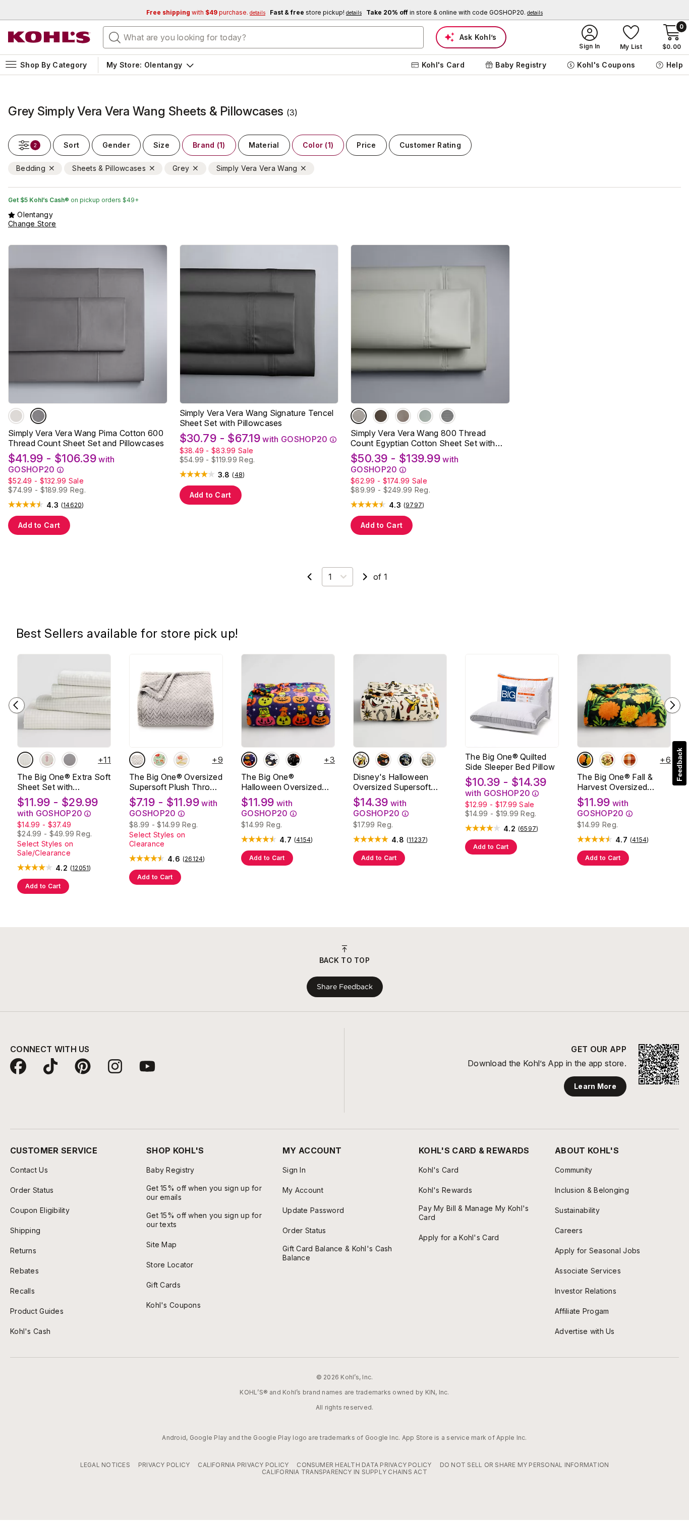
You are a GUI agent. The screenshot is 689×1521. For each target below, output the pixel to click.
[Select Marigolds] (585, 760)
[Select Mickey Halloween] (361, 760)
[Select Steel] (38, 416)
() (72, 505)
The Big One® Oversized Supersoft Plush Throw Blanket (175, 782)
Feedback (679, 764)
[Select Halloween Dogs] (249, 760)
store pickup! (316, 12)
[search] (115, 37)
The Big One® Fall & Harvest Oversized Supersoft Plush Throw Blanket (621, 782)
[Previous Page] (310, 576)
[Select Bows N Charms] (182, 760)
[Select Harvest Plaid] (629, 760)
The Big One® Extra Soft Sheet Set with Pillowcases (63, 782)
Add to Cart (39, 525)
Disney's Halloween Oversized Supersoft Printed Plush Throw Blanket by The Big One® (392, 782)
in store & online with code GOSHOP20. (454, 12)
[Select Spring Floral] (159, 760)
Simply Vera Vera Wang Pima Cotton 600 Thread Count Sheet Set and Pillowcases (86, 438)
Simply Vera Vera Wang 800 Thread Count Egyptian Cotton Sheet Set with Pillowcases (423, 438)
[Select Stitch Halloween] (405, 760)
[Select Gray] (359, 416)
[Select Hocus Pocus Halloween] (428, 760)
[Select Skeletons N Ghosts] (293, 760)
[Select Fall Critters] (607, 760)
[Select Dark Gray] (70, 760)
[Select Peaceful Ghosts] (271, 760)
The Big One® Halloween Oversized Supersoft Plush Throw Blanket (285, 782)
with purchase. (205, 12)
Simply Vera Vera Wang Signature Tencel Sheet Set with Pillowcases (257, 418)
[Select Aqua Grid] (25, 760)
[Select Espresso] (381, 416)
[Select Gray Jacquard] (137, 760)
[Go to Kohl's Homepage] (49, 37)
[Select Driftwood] (403, 416)
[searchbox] (263, 37)
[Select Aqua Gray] (425, 416)
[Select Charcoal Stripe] (447, 416)
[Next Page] (365, 576)
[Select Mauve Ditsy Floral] (47, 760)
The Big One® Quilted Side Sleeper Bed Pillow (510, 762)
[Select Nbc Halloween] (383, 760)
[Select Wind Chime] (16, 416)
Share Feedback (345, 987)
